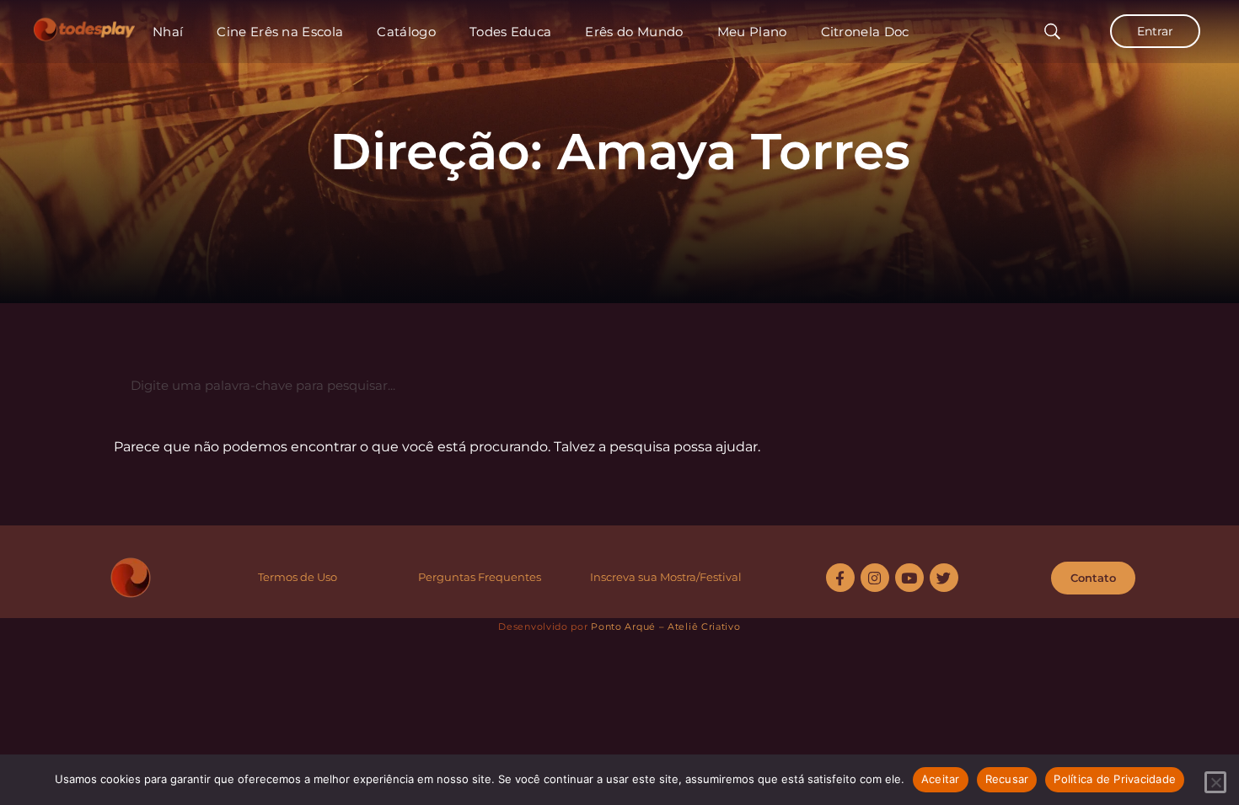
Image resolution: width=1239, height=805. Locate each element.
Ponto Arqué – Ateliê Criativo (665, 626)
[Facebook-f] (840, 577)
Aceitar (940, 779)
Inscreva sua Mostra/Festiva (664, 577)
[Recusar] (1215, 782)
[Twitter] (944, 577)
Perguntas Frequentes (479, 577)
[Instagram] (875, 577)
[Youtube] (909, 577)
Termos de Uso (297, 577)
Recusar (1007, 779)
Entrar (1155, 31)
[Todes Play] (84, 25)
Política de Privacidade (1115, 779)
